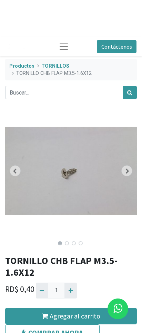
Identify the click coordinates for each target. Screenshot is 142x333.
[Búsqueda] (130, 92)
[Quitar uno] (42, 290)
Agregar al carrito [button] (74, 316)
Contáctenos (116, 46)
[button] (15, 171)
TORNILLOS (55, 66)
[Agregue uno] (70, 290)
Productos (21, 66)
